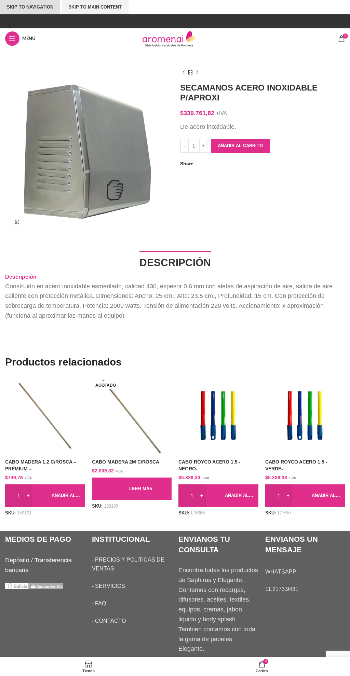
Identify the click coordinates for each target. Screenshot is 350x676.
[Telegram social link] (228, 164)
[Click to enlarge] (17, 222)
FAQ (100, 603)
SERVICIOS (110, 586)
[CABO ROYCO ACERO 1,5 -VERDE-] (305, 416)
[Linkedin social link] (221, 164)
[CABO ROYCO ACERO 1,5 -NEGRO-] (218, 416)
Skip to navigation (30, 7)
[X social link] (207, 164)
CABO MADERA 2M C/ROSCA (125, 462)
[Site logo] (175, 38)
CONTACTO (110, 621)
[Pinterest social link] (214, 164)
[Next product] (197, 72)
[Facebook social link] (200, 164)
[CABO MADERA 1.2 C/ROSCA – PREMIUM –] (45, 416)
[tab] (175, 262)
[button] (45, 495)
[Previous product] (183, 72)
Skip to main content (95, 7)
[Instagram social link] (175, 21)
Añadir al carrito (240, 145)
